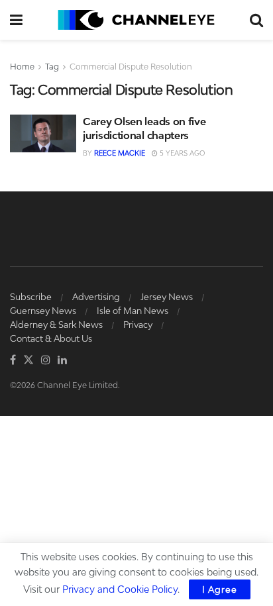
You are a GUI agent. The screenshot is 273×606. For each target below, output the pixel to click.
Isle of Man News (132, 310)
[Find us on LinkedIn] (62, 360)
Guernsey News (43, 310)
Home (22, 67)
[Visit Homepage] (136, 20)
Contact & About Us (51, 338)
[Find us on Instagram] (45, 360)
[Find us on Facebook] (13, 360)
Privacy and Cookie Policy (120, 589)
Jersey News (166, 296)
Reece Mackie (119, 153)
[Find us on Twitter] (28, 360)
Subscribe (31, 296)
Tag (52, 67)
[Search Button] (256, 20)
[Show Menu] (16, 20)
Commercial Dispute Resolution (131, 67)
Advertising (96, 296)
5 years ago (181, 153)
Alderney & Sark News (56, 324)
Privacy (137, 324)
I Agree (219, 589)
